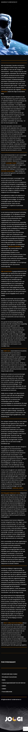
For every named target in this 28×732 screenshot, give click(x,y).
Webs (3, 680)
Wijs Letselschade (6, 271)
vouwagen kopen (11, 163)
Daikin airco (7, 351)
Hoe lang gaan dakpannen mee (10, 493)
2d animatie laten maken (9, 674)
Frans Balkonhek (7, 691)
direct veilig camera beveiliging (13, 623)
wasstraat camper (17, 488)
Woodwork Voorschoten (9, 677)
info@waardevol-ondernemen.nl (11, 699)
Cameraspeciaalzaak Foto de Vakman (13, 683)
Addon (4, 686)
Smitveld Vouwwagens (8, 171)
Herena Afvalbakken (15, 246)
